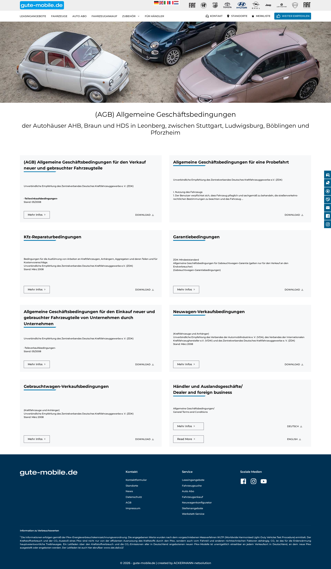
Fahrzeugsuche (192, 485)
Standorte (239, 15)
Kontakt (216, 15)
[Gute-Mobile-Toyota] (227, 5)
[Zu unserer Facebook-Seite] (243, 481)
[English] (161, 2)
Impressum (133, 508)
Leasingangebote (33, 16)
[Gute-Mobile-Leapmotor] (281, 5)
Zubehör (128, 16)
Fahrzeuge (59, 16)
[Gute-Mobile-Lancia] (295, 5)
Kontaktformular (136, 479)
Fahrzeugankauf (104, 16)
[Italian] (166, 2)
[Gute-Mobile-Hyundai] (241, 5)
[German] (156, 2)
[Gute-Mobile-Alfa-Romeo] (203, 5)
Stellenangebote (192, 508)
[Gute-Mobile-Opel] (256, 5)
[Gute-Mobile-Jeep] (268, 5)
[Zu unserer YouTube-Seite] (264, 481)
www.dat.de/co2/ (114, 547)
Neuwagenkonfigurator (197, 502)
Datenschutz (134, 496)
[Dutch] (176, 2)
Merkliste (263, 15)
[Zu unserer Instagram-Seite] (253, 481)
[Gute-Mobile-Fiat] (192, 5)
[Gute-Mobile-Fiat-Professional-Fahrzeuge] (306, 5)
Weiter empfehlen (296, 15)
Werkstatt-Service (193, 513)
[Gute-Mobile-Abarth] (215, 5)
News (129, 491)
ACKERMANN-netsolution (192, 563)
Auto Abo (79, 16)
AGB (128, 502)
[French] (171, 2)
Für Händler (154, 16)
